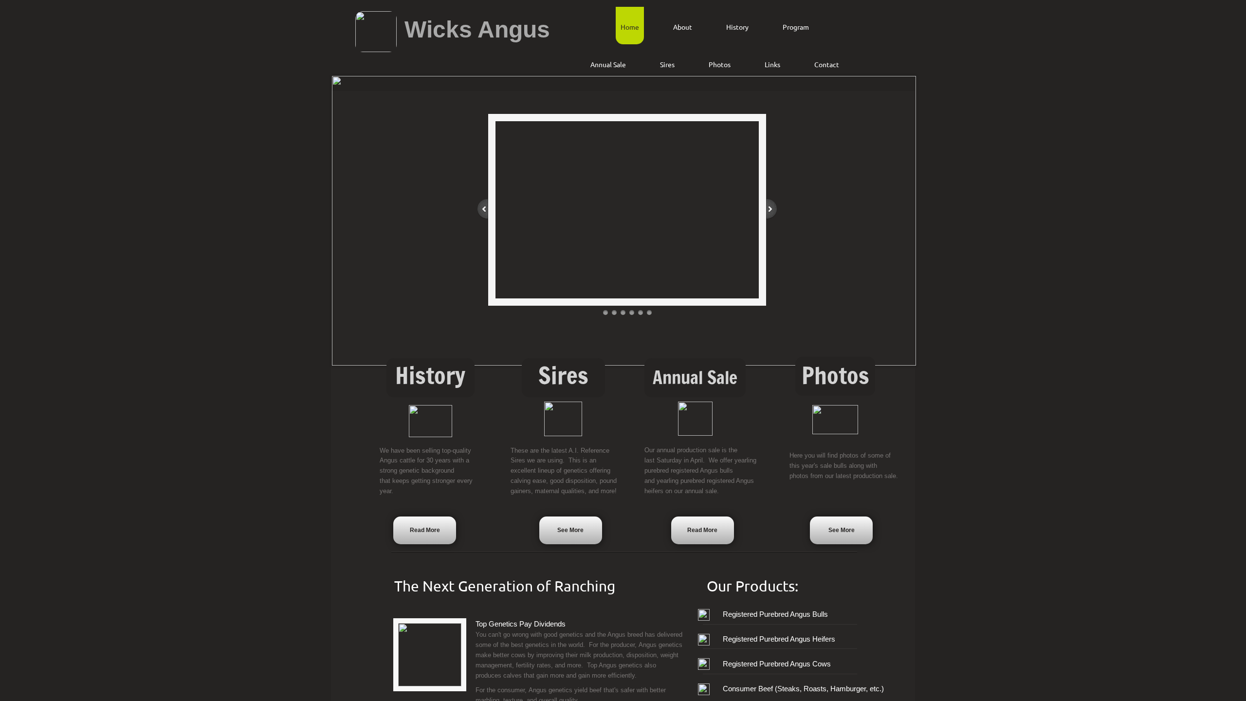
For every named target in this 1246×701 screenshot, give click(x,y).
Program (796, 26)
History (737, 26)
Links (772, 64)
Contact (826, 64)
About (682, 26)
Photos (720, 64)
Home (630, 26)
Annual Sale (608, 64)
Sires (667, 64)
